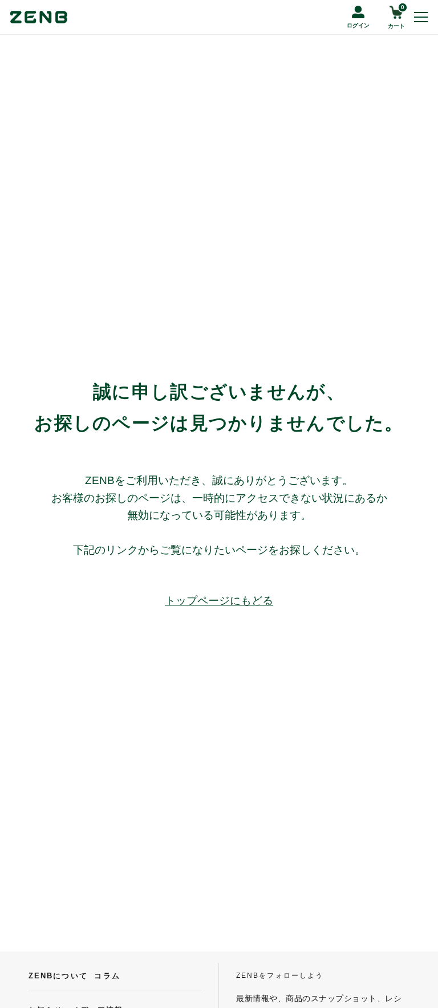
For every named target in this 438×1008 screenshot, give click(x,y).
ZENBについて (58, 976)
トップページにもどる (219, 601)
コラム (107, 976)
